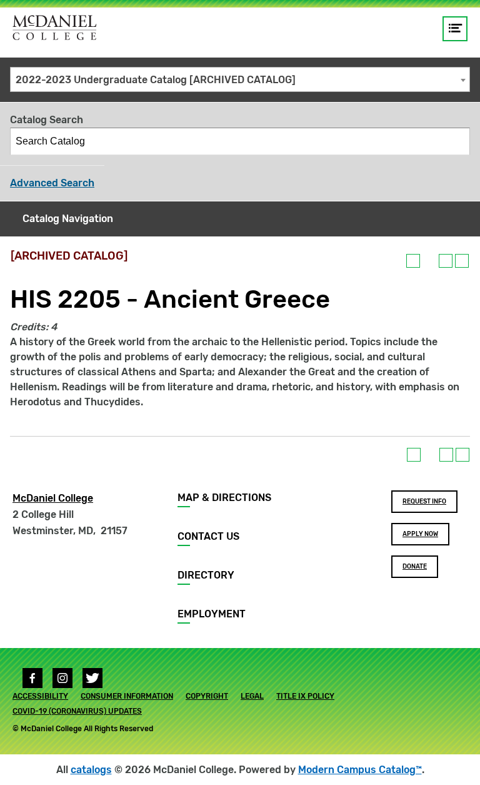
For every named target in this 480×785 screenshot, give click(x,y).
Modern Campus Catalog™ (360, 770)
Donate (414, 566)
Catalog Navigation (67, 219)
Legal (252, 696)
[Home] (54, 27)
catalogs (91, 770)
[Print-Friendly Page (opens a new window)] (445, 261)
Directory (206, 575)
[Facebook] (32, 678)
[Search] (457, 141)
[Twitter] (92, 678)
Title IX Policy (305, 696)
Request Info (424, 501)
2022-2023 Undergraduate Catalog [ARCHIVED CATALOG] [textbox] (156, 80)
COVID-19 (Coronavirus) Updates (77, 711)
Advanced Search (52, 183)
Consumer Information (127, 696)
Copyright (207, 696)
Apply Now (420, 534)
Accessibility (40, 696)
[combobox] (240, 79)
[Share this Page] (429, 261)
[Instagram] (62, 678)
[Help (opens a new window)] (462, 261)
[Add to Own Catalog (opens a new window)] (413, 261)
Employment (212, 614)
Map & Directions (224, 498)
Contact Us (208, 536)
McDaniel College (52, 498)
